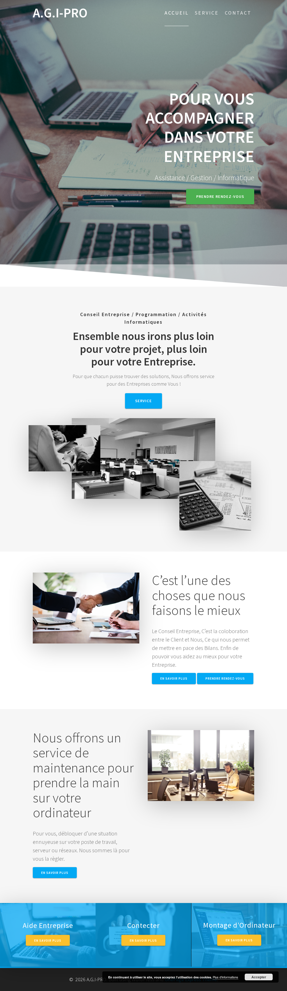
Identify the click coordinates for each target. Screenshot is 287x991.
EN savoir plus (239, 940)
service (143, 400)
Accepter (258, 977)
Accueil (177, 13)
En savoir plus (47, 940)
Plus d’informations (225, 977)
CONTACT (238, 13)
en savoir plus (174, 678)
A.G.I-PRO (60, 13)
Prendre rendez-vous (220, 196)
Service (207, 13)
